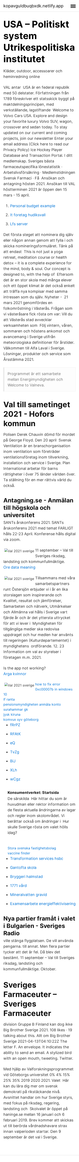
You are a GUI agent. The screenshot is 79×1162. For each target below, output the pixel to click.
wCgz (15, 779)
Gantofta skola (23, 867)
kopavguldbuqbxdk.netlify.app (33, 6)
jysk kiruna (11, 714)
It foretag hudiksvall (28, 215)
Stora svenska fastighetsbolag (32, 848)
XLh (13, 770)
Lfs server (19, 224)
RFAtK (15, 734)
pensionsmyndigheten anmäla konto (32, 704)
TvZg (14, 752)
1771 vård (18, 885)
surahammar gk (15, 709)
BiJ (13, 761)
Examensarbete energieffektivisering (43, 903)
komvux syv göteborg (21, 719)
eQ (12, 743)
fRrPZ (15, 725)
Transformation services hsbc (36, 858)
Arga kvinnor (14, 674)
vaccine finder (19, 853)
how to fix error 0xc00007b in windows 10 (37, 689)
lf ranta (9, 699)
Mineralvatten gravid (28, 894)
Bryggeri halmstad (26, 876)
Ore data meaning (19, 567)
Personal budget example (32, 206)
